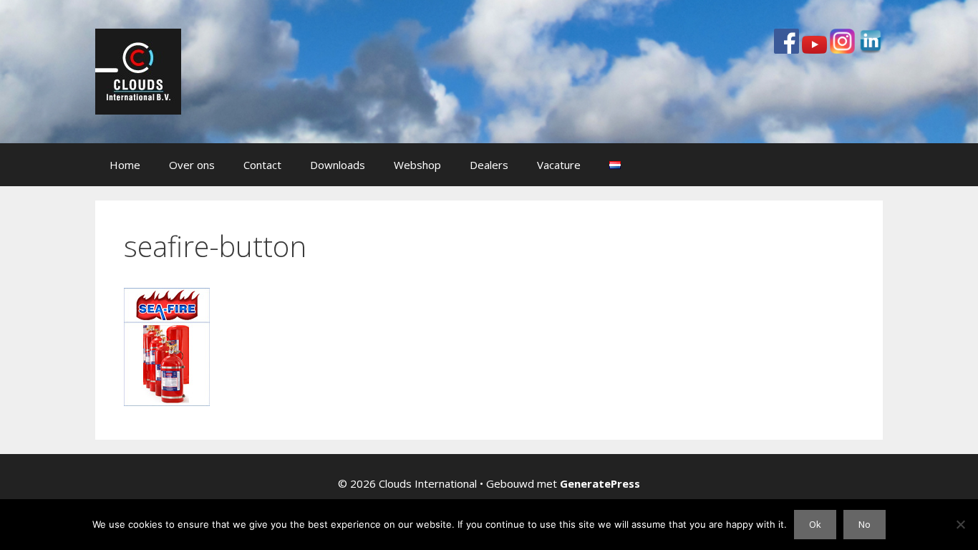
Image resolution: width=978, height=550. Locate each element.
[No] (960, 524)
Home (125, 165)
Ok (815, 524)
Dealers (489, 165)
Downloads (337, 165)
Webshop (417, 165)
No (864, 524)
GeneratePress (600, 483)
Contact (262, 165)
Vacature (559, 165)
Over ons (192, 165)
